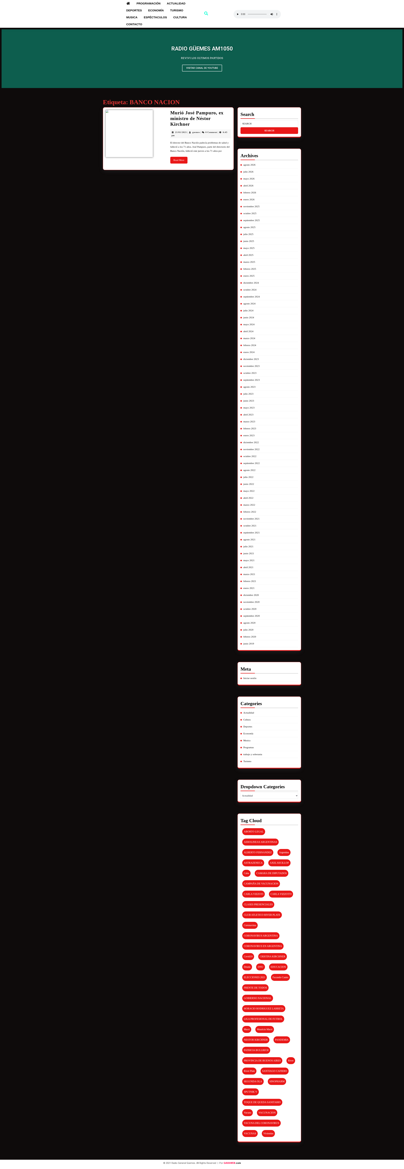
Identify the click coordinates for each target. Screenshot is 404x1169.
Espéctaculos (155, 17)
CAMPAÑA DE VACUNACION (261, 883)
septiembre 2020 (251, 616)
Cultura (180, 17)
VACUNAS (250, 1133)
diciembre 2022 (251, 442)
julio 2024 (248, 310)
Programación (148, 3)
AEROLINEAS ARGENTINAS (260, 842)
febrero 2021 (249, 581)
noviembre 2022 (251, 449)
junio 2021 (248, 553)
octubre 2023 (249, 373)
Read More (180, 159)
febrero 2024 (249, 345)
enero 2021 (249, 588)
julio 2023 (248, 394)
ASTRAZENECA (253, 862)
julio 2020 (248, 630)
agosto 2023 (249, 387)
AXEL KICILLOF (279, 862)
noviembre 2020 (251, 602)
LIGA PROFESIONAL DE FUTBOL (263, 1019)
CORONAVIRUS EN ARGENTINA (263, 946)
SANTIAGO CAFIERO (274, 1071)
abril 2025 (248, 255)
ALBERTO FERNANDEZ (258, 852)
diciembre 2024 (251, 283)
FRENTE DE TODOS (255, 987)
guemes (196, 132)
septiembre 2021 (251, 532)
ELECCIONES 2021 (254, 977)
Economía (156, 10)
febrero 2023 (249, 428)
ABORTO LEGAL (254, 831)
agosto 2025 (249, 227)
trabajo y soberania (252, 754)
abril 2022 (248, 498)
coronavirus (250, 925)
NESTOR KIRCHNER (256, 1039)
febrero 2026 (249, 192)
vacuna (247, 1112)
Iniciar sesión (249, 678)
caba (246, 873)
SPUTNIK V (250, 1091)
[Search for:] (269, 123)
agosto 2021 (249, 539)
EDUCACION (278, 967)
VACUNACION (267, 1112)
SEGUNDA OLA (253, 1081)
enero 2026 (249, 199)
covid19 (248, 956)
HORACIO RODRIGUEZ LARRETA (264, 1008)
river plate (249, 1071)
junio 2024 (248, 317)
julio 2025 (248, 234)
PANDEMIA (281, 1039)
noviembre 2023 (251, 366)
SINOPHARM (277, 1081)
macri (247, 1029)
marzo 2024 (249, 338)
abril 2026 (248, 185)
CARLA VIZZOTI (253, 894)
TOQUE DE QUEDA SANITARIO (262, 1102)
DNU (260, 967)
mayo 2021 (249, 560)
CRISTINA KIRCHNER (272, 956)
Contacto (134, 24)
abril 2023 (248, 414)
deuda (247, 967)
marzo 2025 (249, 262)
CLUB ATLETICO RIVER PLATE (262, 914)
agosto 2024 (249, 303)
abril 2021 (248, 567)
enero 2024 (249, 352)
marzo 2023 (249, 421)
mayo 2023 (249, 407)
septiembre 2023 (251, 380)
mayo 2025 (249, 248)
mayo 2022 (249, 491)
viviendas (268, 1133)
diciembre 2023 (251, 359)
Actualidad (176, 3)
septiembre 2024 (251, 296)
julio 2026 (248, 171)
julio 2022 (248, 477)
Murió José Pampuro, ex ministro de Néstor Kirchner (196, 118)
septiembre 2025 (251, 220)
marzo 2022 (249, 505)
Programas (248, 747)
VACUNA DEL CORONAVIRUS (261, 1123)
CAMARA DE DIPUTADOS (271, 873)
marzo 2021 (249, 574)
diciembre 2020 (251, 595)
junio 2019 (248, 643)
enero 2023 (249, 435)
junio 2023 (248, 400)
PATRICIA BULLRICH (256, 1050)
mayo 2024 (249, 324)
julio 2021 (248, 546)
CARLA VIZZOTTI (280, 894)
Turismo (176, 10)
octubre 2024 (249, 289)
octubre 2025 (249, 213)
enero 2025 (249, 276)
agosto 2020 (249, 623)
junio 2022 (248, 484)
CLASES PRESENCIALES (258, 904)
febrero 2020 (249, 636)
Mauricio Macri (264, 1029)
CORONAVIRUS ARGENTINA (261, 935)
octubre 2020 (249, 609)
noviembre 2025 (251, 206)
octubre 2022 (249, 456)
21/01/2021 (181, 132)
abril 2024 (248, 331)
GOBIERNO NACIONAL (257, 998)
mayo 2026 (249, 178)
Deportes (134, 10)
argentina (284, 852)
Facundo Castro (280, 977)
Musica (131, 17)
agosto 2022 (249, 470)
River (291, 1060)
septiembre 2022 (251, 463)
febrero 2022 (249, 512)
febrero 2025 (249, 269)
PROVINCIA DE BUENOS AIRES (262, 1060)
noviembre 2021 (251, 518)
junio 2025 (248, 241)
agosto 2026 (249, 165)
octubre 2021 (249, 525)
